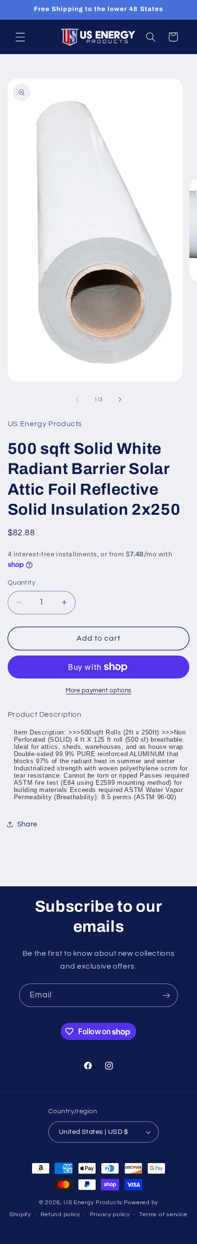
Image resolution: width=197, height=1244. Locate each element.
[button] (20, 37)
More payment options (98, 691)
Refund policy (61, 1214)
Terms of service (163, 1214)
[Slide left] (77, 399)
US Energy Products (93, 1202)
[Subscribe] (166, 995)
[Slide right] (120, 399)
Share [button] (27, 824)
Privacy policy (110, 1214)
